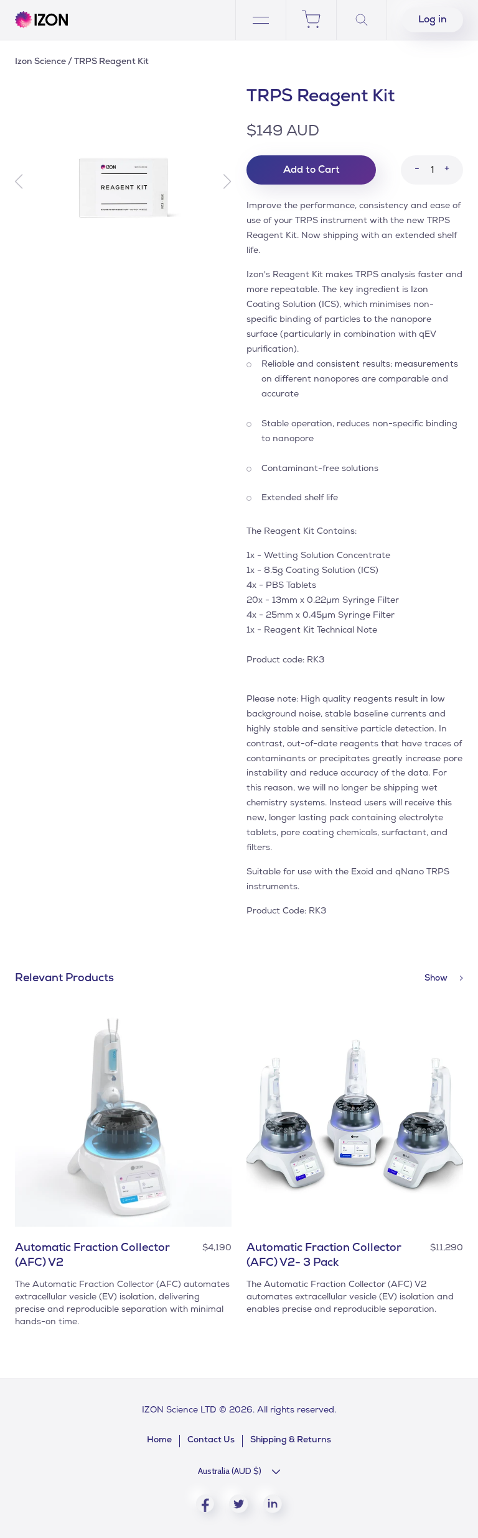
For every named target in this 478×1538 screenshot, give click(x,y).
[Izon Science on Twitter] (238, 1504)
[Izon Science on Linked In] (272, 1504)
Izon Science (40, 62)
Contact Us (211, 1440)
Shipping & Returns (290, 1440)
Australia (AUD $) (229, 1470)
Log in (432, 20)
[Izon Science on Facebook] (205, 1504)
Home (159, 1440)
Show (436, 978)
